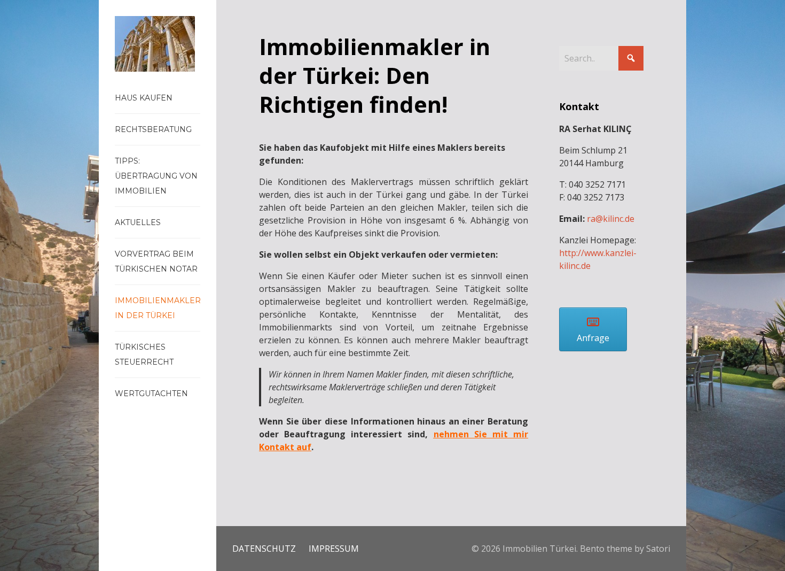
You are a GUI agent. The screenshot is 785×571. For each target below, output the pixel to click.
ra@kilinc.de (610, 219)
